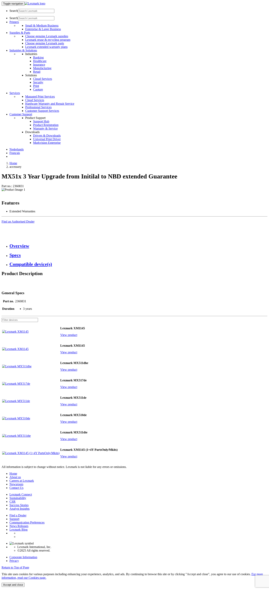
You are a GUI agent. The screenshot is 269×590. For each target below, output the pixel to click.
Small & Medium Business (41, 25)
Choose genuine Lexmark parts (44, 43)
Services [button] (14, 93)
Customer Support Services (42, 110)
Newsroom (16, 484)
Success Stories (19, 505)
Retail (36, 71)
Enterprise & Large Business (43, 29)
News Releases (18, 526)
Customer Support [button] (20, 114)
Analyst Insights (19, 508)
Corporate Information (23, 557)
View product (68, 335)
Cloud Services (42, 78)
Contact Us (16, 487)
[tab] (138, 246)
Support (14, 519)
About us (15, 477)
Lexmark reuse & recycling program (47, 39)
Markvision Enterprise (47, 142)
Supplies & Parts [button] (19, 32)
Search (13, 10)
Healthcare (39, 61)
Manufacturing (42, 68)
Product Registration (45, 125)
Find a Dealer (17, 515)
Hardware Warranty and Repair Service (49, 103)
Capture (38, 89)
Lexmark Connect (20, 494)
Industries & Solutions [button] (23, 50)
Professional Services (38, 107)
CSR (12, 501)
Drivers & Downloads (47, 135)
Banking (38, 57)
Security (38, 82)
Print (36, 86)
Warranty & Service (45, 128)
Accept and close (13, 584)
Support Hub (41, 121)
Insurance (39, 64)
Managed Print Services (40, 96)
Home (13, 163)
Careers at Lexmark (21, 480)
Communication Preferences (27, 522)
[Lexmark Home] (35, 3)
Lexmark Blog (18, 529)
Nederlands (16, 149)
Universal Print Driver (47, 139)
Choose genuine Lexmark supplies (46, 36)
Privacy (14, 560)
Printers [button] (14, 22)
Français (14, 153)
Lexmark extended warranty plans (46, 47)
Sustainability (17, 498)
